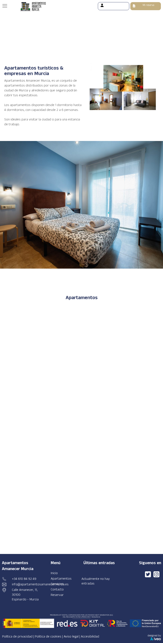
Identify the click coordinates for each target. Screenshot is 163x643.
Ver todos (130, 266)
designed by (154, 635)
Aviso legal (71, 636)
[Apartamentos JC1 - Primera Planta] (32, 387)
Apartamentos (61, 578)
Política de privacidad (17, 636)
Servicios (57, 584)
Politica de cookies (48, 636)
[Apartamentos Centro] (32, 329)
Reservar (57, 595)
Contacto (57, 589)
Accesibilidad (90, 636)
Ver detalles (135, 348)
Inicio (54, 573)
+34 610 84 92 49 (24, 578)
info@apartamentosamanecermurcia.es (40, 584)
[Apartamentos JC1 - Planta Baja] (32, 449)
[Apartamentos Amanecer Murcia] (148, 575)
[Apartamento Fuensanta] (32, 507)
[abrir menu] (4, 5)
